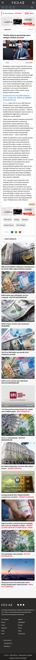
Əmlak (20, 628)
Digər (3, 631)
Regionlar (4, 628)
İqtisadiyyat (21, 622)
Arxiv (2, 633)
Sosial (3, 625)
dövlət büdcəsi (8, 225)
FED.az (5, 103)
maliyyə (16, 219)
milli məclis (7, 219)
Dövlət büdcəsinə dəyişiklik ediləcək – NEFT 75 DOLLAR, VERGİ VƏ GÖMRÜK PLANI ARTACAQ (17, 98)
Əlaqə (19, 631)
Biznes (3, 622)
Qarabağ (25, 219)
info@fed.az (7, 646)
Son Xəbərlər (5, 619)
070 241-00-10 (7, 640)
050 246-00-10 (8, 643)
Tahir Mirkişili (20, 225)
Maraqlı (20, 625)
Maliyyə (20, 619)
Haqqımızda (21, 633)
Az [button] (32, 7)
